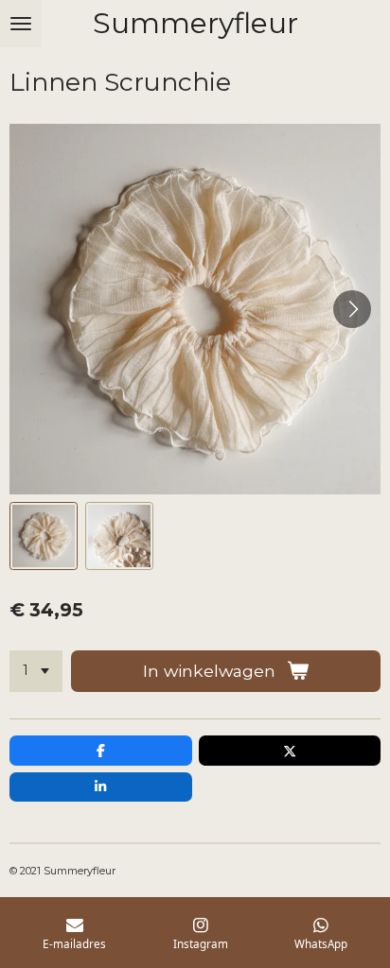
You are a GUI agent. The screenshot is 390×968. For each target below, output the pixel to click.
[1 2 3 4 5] (35, 671)
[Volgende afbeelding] (352, 309)
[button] (43, 536)
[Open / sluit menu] (21, 23)
